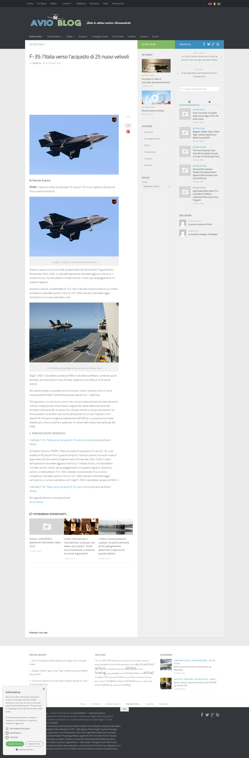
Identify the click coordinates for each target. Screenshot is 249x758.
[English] (210, 3)
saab (110, 685)
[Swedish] (219, 3)
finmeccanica (112, 677)
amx (138, 669)
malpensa (120, 681)
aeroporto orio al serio (111, 664)
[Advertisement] (81, 87)
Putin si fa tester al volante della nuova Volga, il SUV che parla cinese (206, 116)
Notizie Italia (35, 36)
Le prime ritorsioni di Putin (200, 224)
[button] (7, 729)
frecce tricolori (136, 677)
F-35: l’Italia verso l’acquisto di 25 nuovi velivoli (65, 440)
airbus (100, 668)
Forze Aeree (118, 36)
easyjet (115, 673)
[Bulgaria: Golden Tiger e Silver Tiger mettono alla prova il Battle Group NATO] (185, 132)
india (101, 681)
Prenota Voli (118, 3)
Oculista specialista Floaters (49, 735)
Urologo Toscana (99, 729)
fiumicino (127, 677)
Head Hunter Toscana (106, 735)
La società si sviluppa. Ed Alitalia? (203, 234)
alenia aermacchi (119, 669)
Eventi (155, 36)
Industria (144, 36)
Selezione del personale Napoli (107, 726)
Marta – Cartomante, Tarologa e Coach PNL (91, 742)
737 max (98, 661)
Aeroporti (83, 36)
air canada (110, 669)
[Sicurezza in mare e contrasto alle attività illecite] (156, 65)
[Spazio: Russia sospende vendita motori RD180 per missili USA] (166, 683)
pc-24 (141, 681)
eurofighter (99, 677)
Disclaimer (94, 3)
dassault (109, 673)
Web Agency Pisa (84, 729)
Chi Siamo (41, 3)
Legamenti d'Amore (88, 735)
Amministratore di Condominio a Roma (95, 748)
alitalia (130, 668)
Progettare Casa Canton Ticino (50, 732)
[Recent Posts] (189, 102)
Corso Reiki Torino (85, 726)
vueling (126, 684)
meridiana (130, 680)
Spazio (213, 679)
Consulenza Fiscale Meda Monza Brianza (91, 739)
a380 (113, 661)
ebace (121, 673)
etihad (149, 672)
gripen (97, 681)
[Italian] (215, 3)
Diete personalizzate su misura (72, 745)
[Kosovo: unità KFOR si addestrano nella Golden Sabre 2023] (46, 526)
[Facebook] (204, 44)
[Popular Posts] (209, 102)
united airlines (117, 685)
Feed (105, 3)
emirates (128, 673)
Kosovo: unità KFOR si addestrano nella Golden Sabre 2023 (45, 542)
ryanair (105, 684)
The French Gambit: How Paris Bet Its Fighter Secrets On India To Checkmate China (206, 153)
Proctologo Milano (70, 735)
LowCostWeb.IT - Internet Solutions (89, 713)
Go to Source (36, 502)
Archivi (145, 182)
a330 (108, 660)
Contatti (66, 3)
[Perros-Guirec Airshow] (156, 97)
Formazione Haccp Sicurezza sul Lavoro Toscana (50, 739)
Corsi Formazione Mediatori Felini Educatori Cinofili (51, 729)
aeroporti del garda (122, 661)
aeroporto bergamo (135, 661)
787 (104, 660)
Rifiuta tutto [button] (34, 744)
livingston (111, 680)
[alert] (24, 720)
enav (141, 673)
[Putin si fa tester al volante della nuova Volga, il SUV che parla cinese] (185, 114)
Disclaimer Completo (48, 722)
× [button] (44, 689)
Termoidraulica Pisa (68, 726)
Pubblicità (80, 3)
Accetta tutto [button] (15, 744)
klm (104, 681)
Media (53, 3)
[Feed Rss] (218, 44)
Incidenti (132, 36)
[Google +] (213, 44)
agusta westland (144, 664)
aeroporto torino (128, 664)
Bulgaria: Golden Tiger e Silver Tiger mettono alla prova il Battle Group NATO (206, 134)
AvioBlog (36, 63)
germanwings (146, 677)
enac (136, 673)
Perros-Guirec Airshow (153, 110)
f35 (105, 677)
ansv (141, 669)
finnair (120, 677)
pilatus (146, 681)
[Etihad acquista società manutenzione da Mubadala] (166, 665)
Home (30, 3)
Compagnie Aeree (99, 36)
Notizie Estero (54, 36)
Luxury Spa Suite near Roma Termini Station (58, 748)
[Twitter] (208, 44)
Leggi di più (19, 723)
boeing (100, 672)
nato (137, 681)
